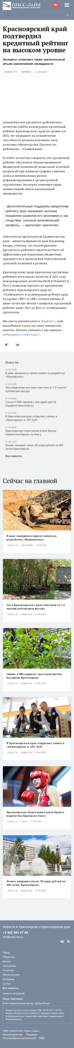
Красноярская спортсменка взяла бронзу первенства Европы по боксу (30, 432)
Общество (26, 614)
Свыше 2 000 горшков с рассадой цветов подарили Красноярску (30, 403)
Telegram (47, 321)
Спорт (24, 821)
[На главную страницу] (21, 5)
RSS (68, 941)
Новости (10, 72)
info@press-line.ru (13, 937)
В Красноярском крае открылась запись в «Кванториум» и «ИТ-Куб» (31, 418)
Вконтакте (62, 941)
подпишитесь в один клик (20, 334)
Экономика (27, 545)
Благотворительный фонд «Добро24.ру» (26, 1003)
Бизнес (26, 72)
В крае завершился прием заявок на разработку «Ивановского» (35, 374)
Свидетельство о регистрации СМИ (24, 1010)
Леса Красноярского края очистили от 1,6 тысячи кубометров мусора (35, 389)
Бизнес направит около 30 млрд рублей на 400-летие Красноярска (34, 446)
